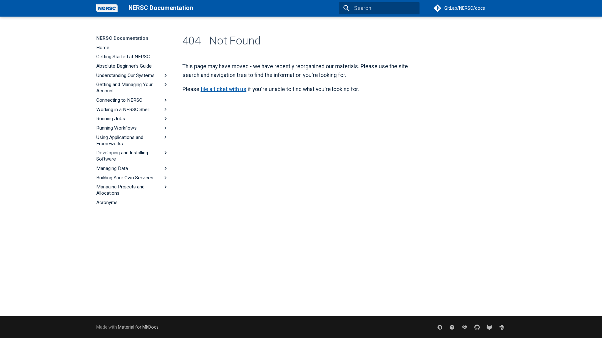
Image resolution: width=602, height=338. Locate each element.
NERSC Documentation (122, 38)
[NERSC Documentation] (106, 8)
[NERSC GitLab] (489, 326)
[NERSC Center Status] (464, 326)
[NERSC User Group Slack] (501, 326)
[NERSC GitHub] (476, 326)
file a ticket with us (223, 89)
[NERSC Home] (439, 326)
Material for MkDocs (138, 327)
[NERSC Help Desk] (451, 326)
